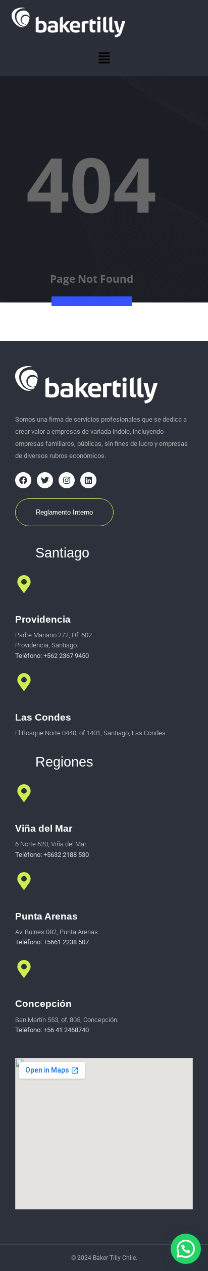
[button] (104, 58)
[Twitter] (45, 480)
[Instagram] (67, 480)
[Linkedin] (88, 480)
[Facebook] (23, 480)
